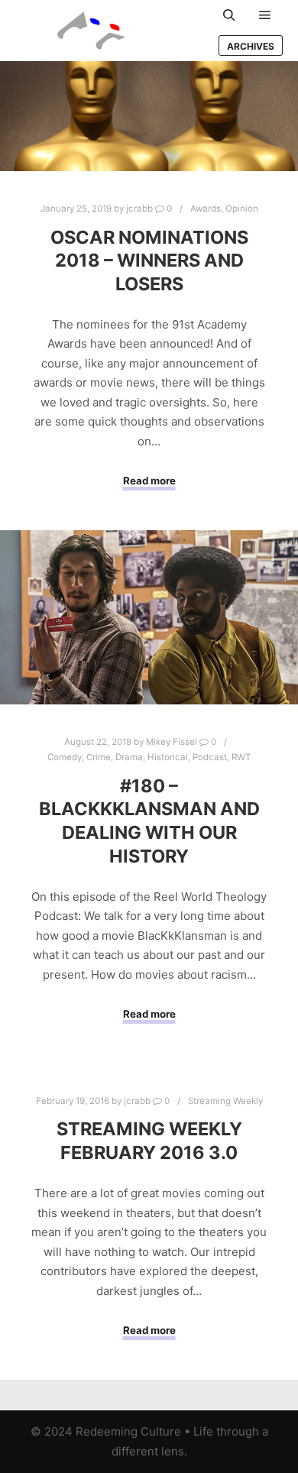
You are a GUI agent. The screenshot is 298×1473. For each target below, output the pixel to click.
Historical (167, 757)
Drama (129, 757)
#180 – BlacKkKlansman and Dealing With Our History (149, 821)
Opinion (241, 208)
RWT (241, 757)
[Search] (229, 15)
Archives (250, 46)
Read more (149, 480)
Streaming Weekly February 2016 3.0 (149, 1141)
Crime (98, 757)
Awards (205, 208)
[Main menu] (265, 15)
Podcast (210, 757)
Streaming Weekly (225, 1101)
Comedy (64, 757)
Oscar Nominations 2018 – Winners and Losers (149, 260)
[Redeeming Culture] (91, 30)
